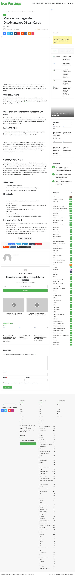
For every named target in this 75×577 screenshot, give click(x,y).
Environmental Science (59, 314)
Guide (55, 239)
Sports (55, 302)
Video (55, 290)
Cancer (56, 318)
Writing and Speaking (59, 241)
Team (21, 409)
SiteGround (31, 574)
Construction (57, 342)
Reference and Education (60, 218)
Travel (55, 267)
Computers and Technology (60, 208)
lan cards (28, 238)
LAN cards (26, 102)
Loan (55, 340)
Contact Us (48, 3)
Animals (56, 274)
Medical (56, 253)
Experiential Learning (59, 330)
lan (21, 238)
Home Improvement (59, 206)
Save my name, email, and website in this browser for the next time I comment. (23, 383)
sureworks (8, 29)
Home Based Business (59, 260)
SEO (55, 311)
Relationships (57, 286)
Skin (55, 316)
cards (8, 133)
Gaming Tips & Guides (59, 328)
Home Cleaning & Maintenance (61, 335)
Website (28, 377)
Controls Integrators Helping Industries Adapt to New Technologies (40, 337)
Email (5, 377)
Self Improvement (58, 283)
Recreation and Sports (59, 288)
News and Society (58, 279)
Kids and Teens (57, 255)
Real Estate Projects (59, 323)
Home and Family (58, 248)
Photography (57, 309)
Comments (69, 51)
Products (56, 234)
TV (55, 293)
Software (56, 344)
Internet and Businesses (60, 225)
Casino (55, 297)
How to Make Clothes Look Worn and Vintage (67, 81)
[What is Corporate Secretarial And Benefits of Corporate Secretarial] (57, 89)
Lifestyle (56, 215)
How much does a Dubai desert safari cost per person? (67, 58)
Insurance (56, 281)
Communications (58, 262)
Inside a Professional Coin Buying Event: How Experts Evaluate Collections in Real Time (63, 176)
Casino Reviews (58, 332)
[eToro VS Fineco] (57, 65)
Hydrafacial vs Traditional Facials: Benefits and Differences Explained (67, 73)
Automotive (57, 232)
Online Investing (58, 295)
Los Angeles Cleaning (59, 325)
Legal (55, 276)
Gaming (56, 229)
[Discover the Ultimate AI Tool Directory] (25, 330)
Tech (9, 11)
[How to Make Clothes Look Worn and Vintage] (57, 82)
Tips (55, 337)
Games (56, 269)
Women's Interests (58, 257)
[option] (62, 109)
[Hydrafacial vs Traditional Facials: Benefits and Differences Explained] (57, 72)
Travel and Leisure (58, 220)
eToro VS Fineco (66, 63)
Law (55, 304)
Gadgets (56, 250)
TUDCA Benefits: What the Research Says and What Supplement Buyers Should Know (63, 169)
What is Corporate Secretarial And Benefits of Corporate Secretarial (67, 90)
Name (5, 372)
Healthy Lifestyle (58, 321)
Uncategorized (57, 211)
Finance (56, 222)
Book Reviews (57, 300)
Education (56, 307)
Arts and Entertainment (59, 243)
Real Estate (57, 246)
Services (56, 201)
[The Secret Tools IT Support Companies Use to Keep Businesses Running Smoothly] (10, 330)
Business (56, 196)
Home (33, 3)
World (55, 264)
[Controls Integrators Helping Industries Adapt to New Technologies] (41, 330)
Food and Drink (57, 236)
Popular (55, 51)
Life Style (56, 227)
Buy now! (22, 416)
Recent (62, 51)
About (21, 407)
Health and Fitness (58, 199)
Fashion (56, 213)
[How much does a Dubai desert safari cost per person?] (57, 58)
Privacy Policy (40, 3)
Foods (55, 272)
